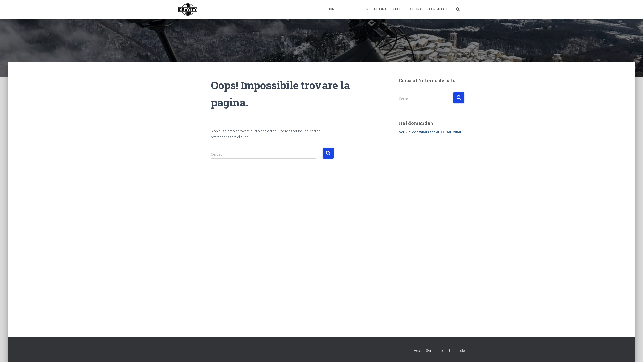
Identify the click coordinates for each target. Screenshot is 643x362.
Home (332, 9)
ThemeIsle (456, 351)
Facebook (345, 9)
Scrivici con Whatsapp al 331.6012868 (430, 132)
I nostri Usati (375, 9)
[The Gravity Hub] (188, 9)
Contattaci (438, 9)
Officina (415, 9)
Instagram (356, 9)
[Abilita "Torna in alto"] (633, 352)
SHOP (397, 9)
